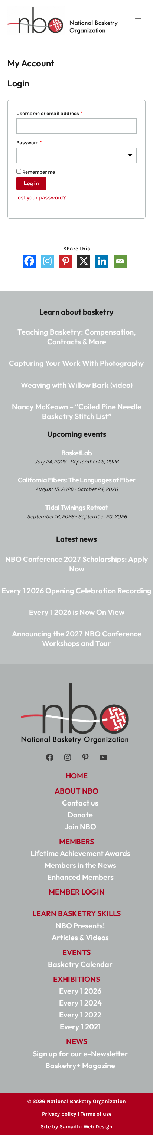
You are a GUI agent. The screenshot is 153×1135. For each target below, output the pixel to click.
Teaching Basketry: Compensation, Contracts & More (76, 336)
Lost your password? (40, 197)
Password (39, 142)
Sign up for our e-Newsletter (80, 1053)
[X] (83, 261)
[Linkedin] (101, 261)
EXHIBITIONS (76, 979)
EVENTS (76, 952)
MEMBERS (76, 841)
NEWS (76, 1041)
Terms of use (96, 1114)
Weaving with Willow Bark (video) (77, 385)
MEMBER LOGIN (77, 891)
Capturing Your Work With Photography (76, 363)
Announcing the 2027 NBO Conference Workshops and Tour (76, 638)
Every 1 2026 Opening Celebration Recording (76, 590)
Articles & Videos (80, 937)
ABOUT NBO (76, 791)
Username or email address (59, 113)
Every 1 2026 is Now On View (76, 612)
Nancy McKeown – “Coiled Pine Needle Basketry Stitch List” (76, 411)
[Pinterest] (65, 261)
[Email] (120, 261)
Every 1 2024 (80, 1002)
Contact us (80, 802)
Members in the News (80, 865)
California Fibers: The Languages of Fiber (76, 480)
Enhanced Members (80, 877)
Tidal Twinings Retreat (76, 507)
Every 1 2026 (80, 990)
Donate (80, 814)
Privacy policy (59, 1114)
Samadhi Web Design (86, 1126)
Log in (31, 183)
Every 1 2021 (80, 1026)
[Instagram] (47, 261)
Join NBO (80, 826)
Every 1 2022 (80, 1014)
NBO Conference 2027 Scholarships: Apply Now (76, 563)
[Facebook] (29, 261)
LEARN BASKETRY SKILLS (76, 913)
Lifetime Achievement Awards (80, 853)
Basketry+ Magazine (80, 1065)
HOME (77, 775)
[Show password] (130, 155)
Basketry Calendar (80, 964)
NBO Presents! (80, 925)
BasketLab (76, 453)
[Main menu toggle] (138, 19)
